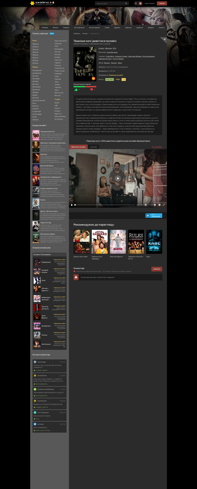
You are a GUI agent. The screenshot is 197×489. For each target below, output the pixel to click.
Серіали (66, 27)
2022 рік (35, 55)
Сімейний (58, 74)
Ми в (156, 215)
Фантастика (59, 93)
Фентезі (58, 95)
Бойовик (35, 81)
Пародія (58, 63)
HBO (56, 105)
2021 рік (35, 58)
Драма (34, 95)
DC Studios (59, 119)
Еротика (35, 106)
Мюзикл (57, 57)
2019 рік (35, 63)
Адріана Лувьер (121, 56)
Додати (157, 269)
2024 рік (35, 49)
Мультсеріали (94, 27)
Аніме (107, 27)
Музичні (58, 54)
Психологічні (59, 68)
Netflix (57, 103)
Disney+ (58, 108)
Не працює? (157, 147)
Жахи (120, 63)
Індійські (139, 27)
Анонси (162, 27)
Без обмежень (41, 384)
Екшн (34, 103)
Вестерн (35, 84)
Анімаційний (36, 70)
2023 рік (35, 52)
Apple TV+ (58, 114)
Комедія (35, 120)
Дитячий (35, 98)
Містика (57, 52)
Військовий (36, 87)
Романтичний (59, 71)
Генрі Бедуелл (112, 52)
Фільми (55, 27)
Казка (34, 117)
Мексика (108, 48)
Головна (45, 27)
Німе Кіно (58, 60)
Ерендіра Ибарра (134, 56)
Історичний (36, 111)
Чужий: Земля (41, 370)
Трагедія (58, 79)
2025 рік (35, 47)
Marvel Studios (60, 116)
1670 (37, 419)
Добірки (151, 27)
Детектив (36, 89)
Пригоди (58, 65)
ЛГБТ (56, 46)
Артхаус (35, 76)
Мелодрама (59, 49)
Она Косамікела (148, 56)
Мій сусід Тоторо (43, 430)
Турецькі (128, 27)
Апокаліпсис (36, 73)
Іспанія (101, 48)
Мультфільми (79, 27)
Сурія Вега (110, 56)
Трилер (114, 63)
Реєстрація (150, 3)
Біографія (36, 79)
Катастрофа (36, 114)
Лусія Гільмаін (118, 59)
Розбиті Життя (42, 407)
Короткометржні (61, 41)
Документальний (38, 100)
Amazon (57, 111)
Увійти (162, 3)
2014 (114, 48)
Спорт (57, 76)
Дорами (117, 27)
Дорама (35, 92)
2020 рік (35, 60)
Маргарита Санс (105, 59)
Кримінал (58, 43)
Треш (56, 82)
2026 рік (35, 44)
